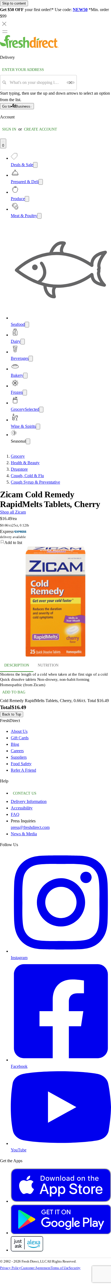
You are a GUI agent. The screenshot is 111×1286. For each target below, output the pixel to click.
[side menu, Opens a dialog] (5, 31)
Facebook (19, 1066)
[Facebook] (61, 1060)
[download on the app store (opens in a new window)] (61, 1201)
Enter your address (23, 70)
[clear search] (70, 82)
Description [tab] (16, 665)
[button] (55, 542)
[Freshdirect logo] (29, 46)
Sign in (9, 129)
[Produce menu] (27, 199)
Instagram (19, 957)
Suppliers (19, 757)
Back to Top (11, 714)
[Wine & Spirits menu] (38, 426)
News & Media (24, 834)
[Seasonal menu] (28, 441)
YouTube (18, 1150)
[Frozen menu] (25, 392)
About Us (19, 731)
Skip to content (14, 3)
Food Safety (21, 763)
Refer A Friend (23, 770)
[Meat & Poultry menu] (39, 216)
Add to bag (13, 692)
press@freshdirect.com (30, 827)
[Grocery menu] (41, 409)
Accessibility (22, 808)
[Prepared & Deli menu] (41, 182)
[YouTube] (61, 1143)
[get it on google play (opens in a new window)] (61, 1232)
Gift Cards (20, 738)
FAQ (15, 814)
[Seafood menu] (27, 324)
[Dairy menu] (22, 341)
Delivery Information (29, 801)
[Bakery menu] (25, 375)
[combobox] (36, 82)
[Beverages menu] (31, 358)
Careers (17, 750)
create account (40, 129)
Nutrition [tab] (48, 665)
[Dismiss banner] (4, 23)
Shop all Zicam (13, 512)
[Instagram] (61, 951)
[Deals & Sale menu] (35, 165)
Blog (15, 744)
